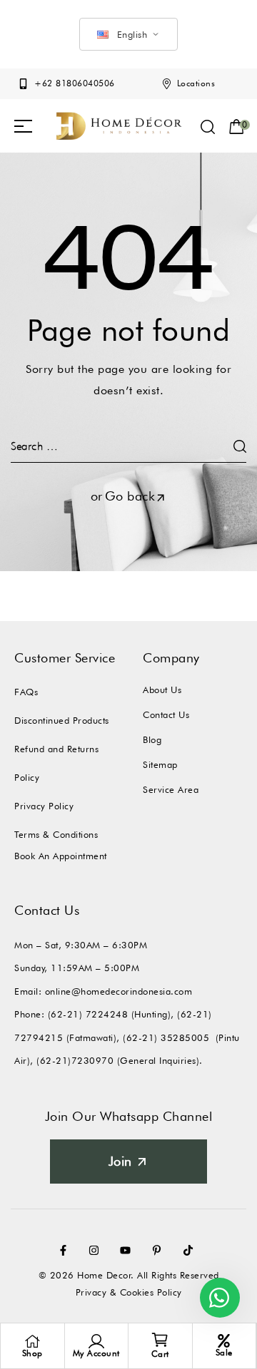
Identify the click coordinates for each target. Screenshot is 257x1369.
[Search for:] (128, 446)
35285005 (185, 1037)
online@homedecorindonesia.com (119, 991)
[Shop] (32, 1341)
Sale (224, 1352)
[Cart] (160, 1339)
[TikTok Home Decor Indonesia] (191, 1250)
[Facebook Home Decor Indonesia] (66, 1250)
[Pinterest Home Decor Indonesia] (159, 1250)
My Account (96, 1353)
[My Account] (96, 1341)
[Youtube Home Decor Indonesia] (128, 1250)
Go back (130, 495)
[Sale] (224, 1341)
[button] (23, 126)
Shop (32, 1353)
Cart (160, 1353)
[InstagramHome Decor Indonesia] (97, 1250)
